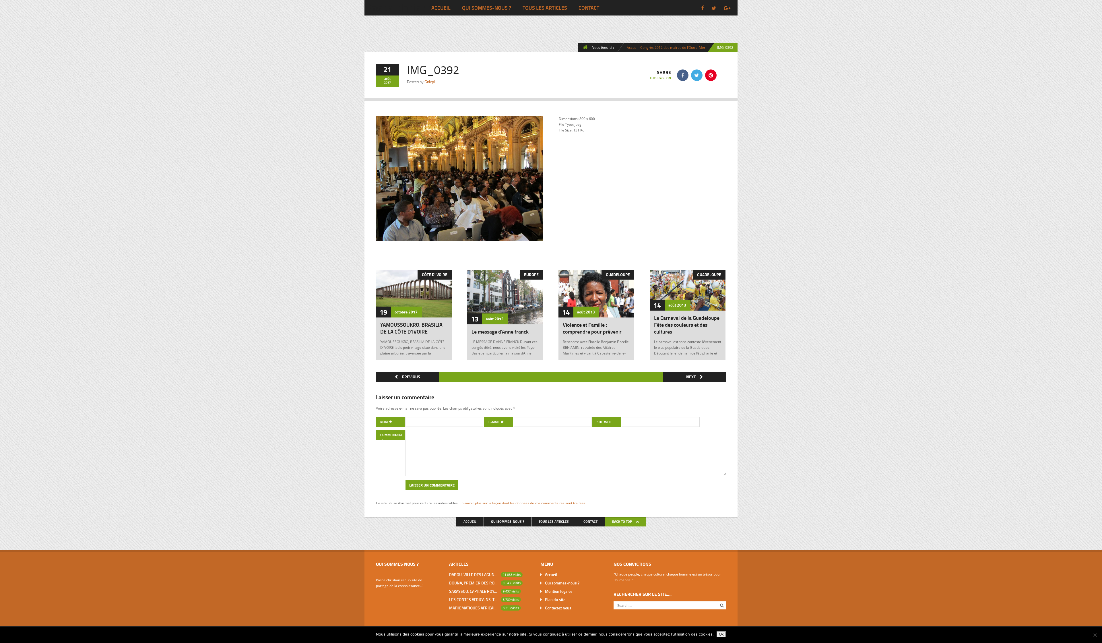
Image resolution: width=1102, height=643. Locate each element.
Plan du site (555, 599)
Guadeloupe (618, 275)
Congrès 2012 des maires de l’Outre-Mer (672, 47)
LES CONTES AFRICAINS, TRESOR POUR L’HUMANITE (473, 599)
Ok (721, 634)
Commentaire (391, 434)
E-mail (494, 421)
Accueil (441, 7)
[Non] (1095, 635)
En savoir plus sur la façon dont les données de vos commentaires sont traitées (522, 503)
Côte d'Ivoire (434, 275)
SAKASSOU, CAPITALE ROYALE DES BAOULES (473, 591)
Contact (589, 7)
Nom (384, 421)
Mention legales (559, 591)
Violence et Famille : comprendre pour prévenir (592, 328)
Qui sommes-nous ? (486, 7)
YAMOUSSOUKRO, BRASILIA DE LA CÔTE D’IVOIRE (411, 328)
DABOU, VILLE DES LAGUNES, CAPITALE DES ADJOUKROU (473, 574)
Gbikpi (429, 81)
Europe (531, 275)
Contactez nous (558, 608)
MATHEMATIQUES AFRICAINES (473, 608)
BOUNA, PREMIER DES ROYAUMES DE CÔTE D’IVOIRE (473, 583)
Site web (604, 421)
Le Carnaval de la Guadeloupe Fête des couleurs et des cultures (686, 324)
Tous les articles (545, 7)
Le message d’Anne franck (500, 331)
